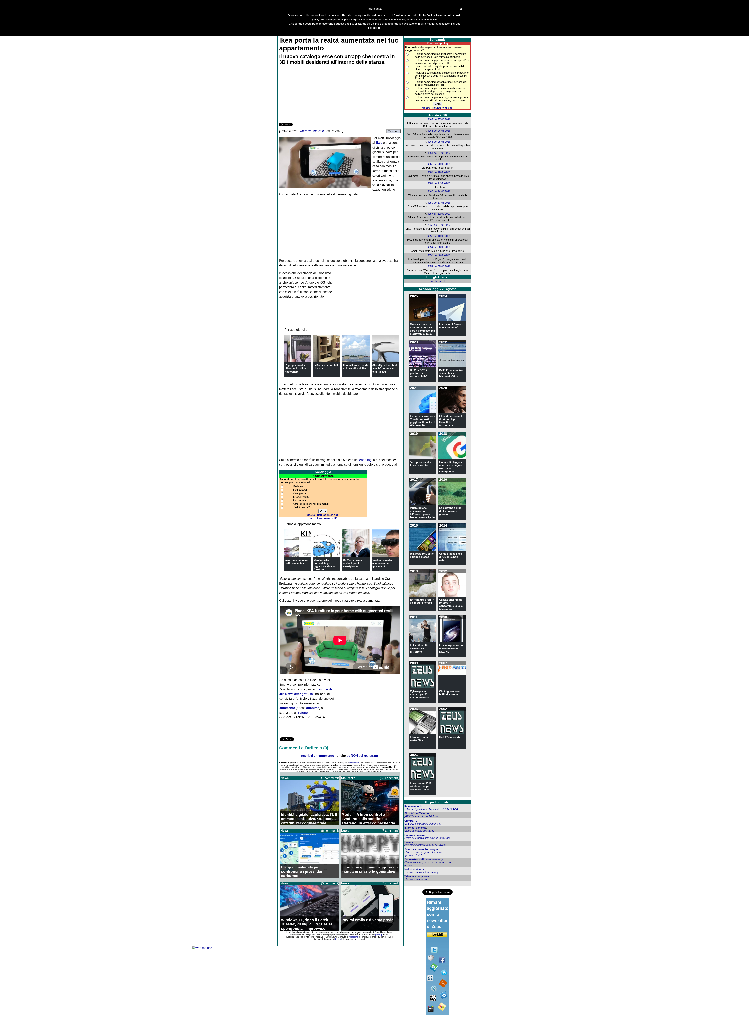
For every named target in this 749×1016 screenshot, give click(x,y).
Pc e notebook (413, 806)
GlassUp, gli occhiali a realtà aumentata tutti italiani (385, 368)
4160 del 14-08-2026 (439, 191)
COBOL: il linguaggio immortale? (422, 823)
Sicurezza (348, 778)
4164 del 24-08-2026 (439, 152)
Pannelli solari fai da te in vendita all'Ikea (355, 367)
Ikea (379, 142)
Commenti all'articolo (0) (303, 748)
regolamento (355, 763)
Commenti (393, 131)
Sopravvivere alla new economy (423, 859)
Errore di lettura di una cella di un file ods (427, 837)
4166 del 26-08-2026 (439, 130)
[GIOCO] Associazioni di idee (421, 816)
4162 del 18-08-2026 (439, 172)
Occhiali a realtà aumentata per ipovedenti (382, 563)
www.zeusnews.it (312, 131)
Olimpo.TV (410, 820)
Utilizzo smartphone (415, 879)
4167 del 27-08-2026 (439, 119)
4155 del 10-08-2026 (439, 236)
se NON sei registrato (362, 755)
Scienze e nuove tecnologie (421, 849)
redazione (353, 937)
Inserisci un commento (317, 755)
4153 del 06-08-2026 (439, 255)
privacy (378, 934)
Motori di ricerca (414, 869)
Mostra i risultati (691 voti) (437, 107)
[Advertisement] (308, 94)
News (284, 778)
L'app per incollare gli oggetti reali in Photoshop (296, 368)
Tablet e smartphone (416, 876)
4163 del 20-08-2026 (439, 164)
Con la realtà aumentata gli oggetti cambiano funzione (324, 565)
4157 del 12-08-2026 (439, 213)
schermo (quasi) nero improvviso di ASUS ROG (431, 809)
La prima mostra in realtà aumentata (296, 562)
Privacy (408, 842)
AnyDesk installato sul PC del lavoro (425, 844)
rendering (365, 460)
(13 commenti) (389, 778)
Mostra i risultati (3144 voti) (323, 514)
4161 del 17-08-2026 (439, 183)
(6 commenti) (330, 830)
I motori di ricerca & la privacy (421, 872)
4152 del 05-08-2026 (439, 266)
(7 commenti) (330, 778)
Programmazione (414, 835)
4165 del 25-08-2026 (439, 141)
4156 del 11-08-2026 (439, 224)
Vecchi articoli (437, 281)
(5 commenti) (330, 883)
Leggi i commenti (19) (323, 518)
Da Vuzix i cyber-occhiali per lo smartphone (353, 563)
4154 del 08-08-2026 (439, 247)
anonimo (312, 708)
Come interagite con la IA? (419, 830)
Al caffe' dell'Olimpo (416, 813)
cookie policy (428, 19)
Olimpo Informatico (437, 802)
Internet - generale (415, 827)
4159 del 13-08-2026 (439, 202)
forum (338, 939)
